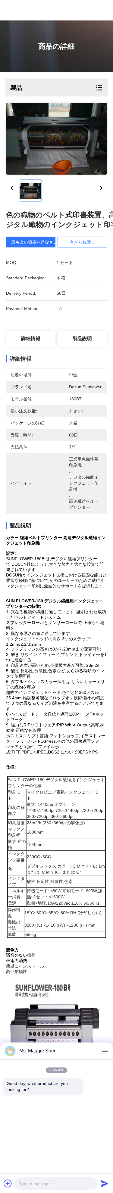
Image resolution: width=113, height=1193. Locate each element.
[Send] (104, 1183)
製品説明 (82, 338)
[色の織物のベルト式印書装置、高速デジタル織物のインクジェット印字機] (56, 139)
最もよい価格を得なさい (34, 242)
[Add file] (8, 1183)
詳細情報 (30, 338)
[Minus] (104, 1051)
